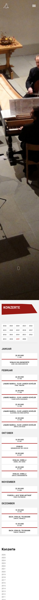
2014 (17, 334)
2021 (4, 330)
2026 (4, 326)
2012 (30, 334)
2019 (17, 330)
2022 (30, 326)
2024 (17, 326)
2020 (11, 330)
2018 (24, 330)
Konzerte (8, 549)
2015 (11, 334)
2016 (4, 334)
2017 (30, 330)
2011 (4, 339)
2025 (11, 326)
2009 (17, 339)
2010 (11, 339)
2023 (24, 326)
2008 (24, 339)
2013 (24, 334)
